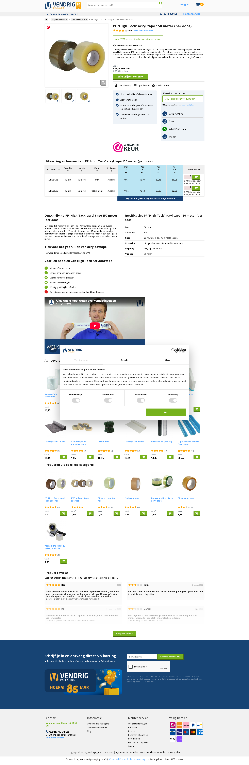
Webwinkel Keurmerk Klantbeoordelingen (128, 759)
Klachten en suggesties (139, 742)
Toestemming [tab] (81, 360)
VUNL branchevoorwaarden (153, 752)
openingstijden (188, 105)
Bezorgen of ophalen (138, 735)
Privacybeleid (174, 752)
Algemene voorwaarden (127, 752)
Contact (131, 746)
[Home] (46, 19)
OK (165, 412)
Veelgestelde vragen (137, 723)
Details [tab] (124, 360)
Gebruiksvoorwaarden (97, 727)
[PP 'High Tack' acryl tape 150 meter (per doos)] (77, 55)
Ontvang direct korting (170, 656)
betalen (128, 99)
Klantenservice (191, 13)
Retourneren (134, 738)
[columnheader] (53, 169)
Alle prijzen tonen (129, 76)
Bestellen (132, 727)
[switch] (108, 400)
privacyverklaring (168, 676)
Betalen (131, 731)
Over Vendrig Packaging (98, 723)
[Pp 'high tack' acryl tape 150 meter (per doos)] (52, 96)
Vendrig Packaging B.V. (91, 752)
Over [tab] (167, 360)
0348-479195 (170, 13)
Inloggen (184, 4)
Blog (89, 731)
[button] (159, 147)
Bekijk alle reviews (124, 633)
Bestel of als (136, 94)
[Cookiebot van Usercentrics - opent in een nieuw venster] (173, 350)
